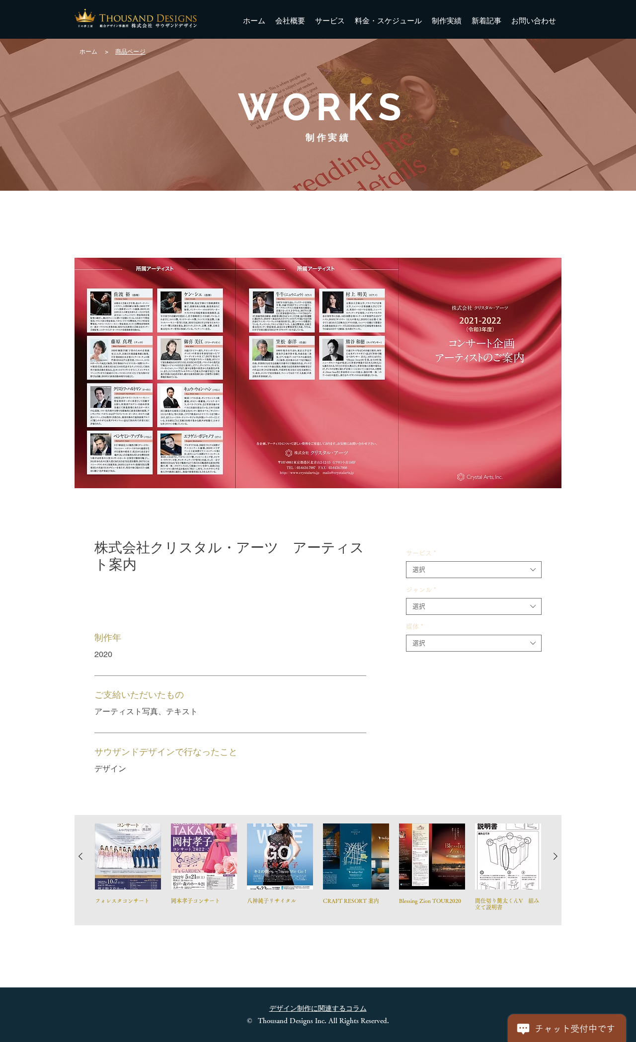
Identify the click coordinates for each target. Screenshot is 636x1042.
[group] (318, 870)
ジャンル (421, 590)
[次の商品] (555, 856)
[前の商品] (80, 856)
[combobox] (474, 569)
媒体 (414, 626)
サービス (421, 553)
